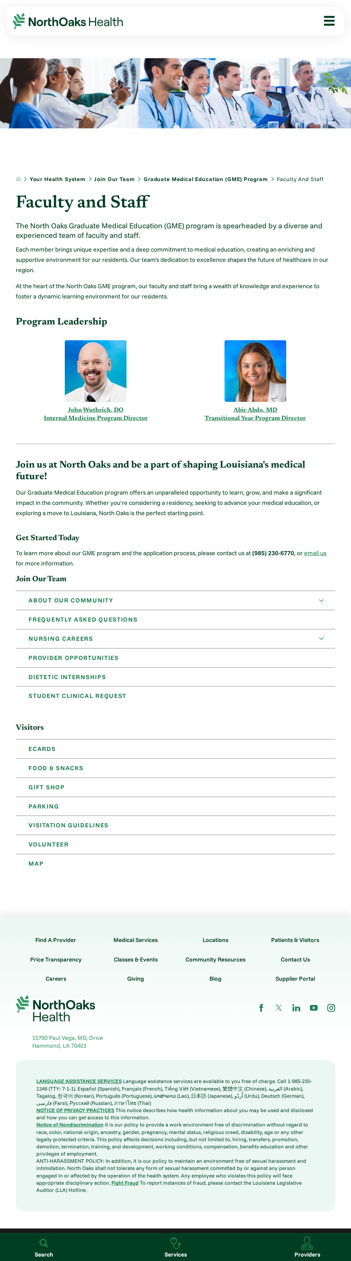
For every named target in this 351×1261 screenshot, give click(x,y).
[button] (326, 21)
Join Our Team (114, 179)
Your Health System (58, 179)
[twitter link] (279, 1008)
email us (315, 553)
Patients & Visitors (295, 940)
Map (36, 863)
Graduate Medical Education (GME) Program (206, 179)
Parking (43, 806)
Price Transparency (56, 959)
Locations (215, 940)
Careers (56, 978)
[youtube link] (314, 1008)
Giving (135, 978)
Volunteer (48, 844)
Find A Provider (55, 940)
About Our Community (70, 600)
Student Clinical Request (77, 695)
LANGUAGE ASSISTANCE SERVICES (79, 1081)
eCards (42, 748)
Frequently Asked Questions (82, 619)
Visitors (30, 728)
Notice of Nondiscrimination (70, 1124)
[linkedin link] (296, 1008)
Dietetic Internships (67, 676)
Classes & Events (136, 959)
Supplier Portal (295, 978)
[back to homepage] (18, 178)
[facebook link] (261, 1008)
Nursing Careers (60, 638)
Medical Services (135, 940)
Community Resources (215, 959)
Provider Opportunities (73, 657)
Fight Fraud (124, 1183)
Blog (215, 978)
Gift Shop (46, 787)
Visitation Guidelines (68, 825)
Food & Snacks (55, 768)
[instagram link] (331, 1008)
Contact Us (295, 959)
